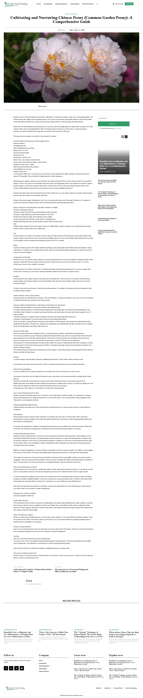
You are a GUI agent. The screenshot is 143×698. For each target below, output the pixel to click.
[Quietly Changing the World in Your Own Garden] (124, 219)
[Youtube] (22, 668)
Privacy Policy (117, 128)
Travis (63, 30)
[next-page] (126, 136)
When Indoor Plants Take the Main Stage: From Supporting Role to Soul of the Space (107, 207)
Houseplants (79, 629)
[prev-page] (122, 136)
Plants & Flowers (71, 14)
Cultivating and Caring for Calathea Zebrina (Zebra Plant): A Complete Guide (33, 570)
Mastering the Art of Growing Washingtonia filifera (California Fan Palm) (71, 570)
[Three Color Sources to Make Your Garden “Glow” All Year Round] (124, 182)
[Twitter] (16, 668)
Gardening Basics (10, 629)
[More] (103, 106)
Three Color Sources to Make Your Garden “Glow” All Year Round (107, 181)
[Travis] (18, 582)
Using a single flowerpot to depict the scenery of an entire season (107, 232)
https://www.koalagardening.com (34, 584)
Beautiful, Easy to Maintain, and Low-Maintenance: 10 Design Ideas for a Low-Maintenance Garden (114, 165)
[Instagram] (11, 668)
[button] (97, 4)
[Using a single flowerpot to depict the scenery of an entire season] (124, 232)
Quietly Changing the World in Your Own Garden (107, 219)
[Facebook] (6, 668)
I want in (112, 124)
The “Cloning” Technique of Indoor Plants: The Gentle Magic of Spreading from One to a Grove (108, 194)
